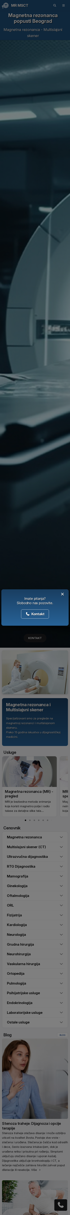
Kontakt (38, 614)
